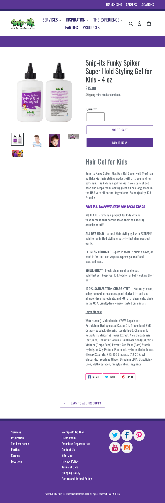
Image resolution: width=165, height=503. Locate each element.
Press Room (69, 437)
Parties (15, 449)
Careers (131, 4)
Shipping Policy (71, 472)
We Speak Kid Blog (73, 432)
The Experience (20, 443)
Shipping (90, 94)
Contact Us (68, 449)
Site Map (67, 455)
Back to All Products (85, 403)
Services (16, 432)
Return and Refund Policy (77, 478)
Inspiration (17, 437)
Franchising (114, 4)
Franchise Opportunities (76, 443)
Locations (147, 4)
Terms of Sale (70, 467)
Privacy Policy (70, 461)
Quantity (92, 109)
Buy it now (119, 142)
